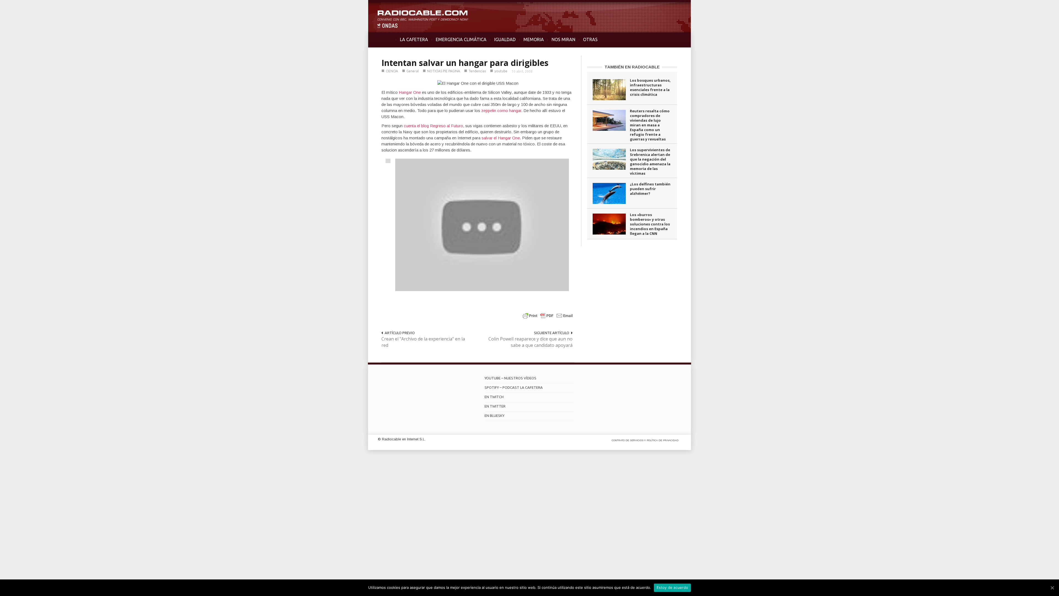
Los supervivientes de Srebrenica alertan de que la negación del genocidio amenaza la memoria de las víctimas (650, 161)
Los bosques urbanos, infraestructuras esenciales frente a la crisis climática (650, 87)
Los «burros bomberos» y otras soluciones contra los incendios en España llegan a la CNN (650, 224)
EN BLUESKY (494, 415)
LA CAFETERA (414, 39)
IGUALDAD (505, 39)
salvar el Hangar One (501, 137)
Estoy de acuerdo (672, 587)
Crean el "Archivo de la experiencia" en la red (423, 342)
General (413, 71)
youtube (500, 71)
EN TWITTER (495, 406)
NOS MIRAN (563, 39)
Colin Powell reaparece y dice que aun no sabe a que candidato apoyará (530, 342)
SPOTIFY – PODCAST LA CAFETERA (514, 387)
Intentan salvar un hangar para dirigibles (465, 62)
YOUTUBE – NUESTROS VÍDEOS (510, 378)
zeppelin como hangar (501, 110)
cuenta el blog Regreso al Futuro (433, 125)
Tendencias (477, 71)
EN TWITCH (494, 397)
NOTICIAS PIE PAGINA (443, 71)
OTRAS (590, 39)
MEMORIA (533, 39)
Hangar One (410, 92)
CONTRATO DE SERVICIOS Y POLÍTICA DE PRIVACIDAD (645, 440)
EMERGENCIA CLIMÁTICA (461, 39)
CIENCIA (392, 71)
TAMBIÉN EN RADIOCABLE (632, 67)
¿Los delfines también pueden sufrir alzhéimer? (650, 189)
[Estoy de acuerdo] (1052, 587)
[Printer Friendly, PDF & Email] (547, 315)
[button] (1040, 7)
